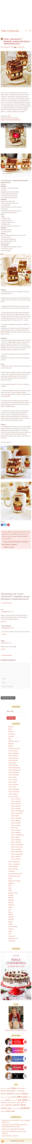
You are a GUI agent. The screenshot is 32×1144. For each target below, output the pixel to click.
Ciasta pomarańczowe (14, 770)
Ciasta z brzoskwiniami (17, 811)
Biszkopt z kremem (12, 532)
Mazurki (11, 902)
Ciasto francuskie (13, 869)
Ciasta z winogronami (17, 854)
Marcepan (11, 900)
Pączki (10, 912)
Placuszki (11, 917)
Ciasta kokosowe (13, 760)
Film (27, 534)
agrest (6, 1088)
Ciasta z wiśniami (16, 856)
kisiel (5, 1100)
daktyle (6, 1097)
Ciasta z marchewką (14, 791)
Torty (10, 934)
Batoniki (11, 731)
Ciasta (5, 532)
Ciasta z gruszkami (16, 818)
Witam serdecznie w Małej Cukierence (16, 1030)
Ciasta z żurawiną (16, 859)
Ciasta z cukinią (13, 779)
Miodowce (11, 905)
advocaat (2, 1088)
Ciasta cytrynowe (13, 751)
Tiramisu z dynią (9, 547)
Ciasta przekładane (14, 772)
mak (19, 1100)
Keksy (10, 888)
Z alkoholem (12, 941)
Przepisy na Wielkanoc (22, 536)
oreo (26, 1102)
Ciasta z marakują (16, 839)
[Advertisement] (16, 16)
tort (19, 1108)
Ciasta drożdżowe (13, 755)
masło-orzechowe (12, 1102)
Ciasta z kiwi (14, 827)
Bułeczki (11, 746)
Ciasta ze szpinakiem (14, 864)
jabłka (19, 1096)
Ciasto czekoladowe (7, 1093)
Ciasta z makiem (13, 794)
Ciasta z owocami (13, 796)
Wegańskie (12, 936)
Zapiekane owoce (13, 938)
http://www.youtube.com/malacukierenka (10, 120)
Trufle (10, 931)
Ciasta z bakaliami (13, 534)
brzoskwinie (11, 1091)
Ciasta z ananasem (16, 801)
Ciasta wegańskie (13, 866)
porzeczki (16, 1105)
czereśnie (3, 1097)
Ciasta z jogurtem (13, 784)
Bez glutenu (12, 734)
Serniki (11, 924)
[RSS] (3, 1141)
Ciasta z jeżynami (16, 825)
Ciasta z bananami (16, 806)
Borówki (3, 1091)
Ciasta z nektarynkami (17, 844)
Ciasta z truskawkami (17, 851)
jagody (24, 1096)
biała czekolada (21, 1088)
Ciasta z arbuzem (15, 803)
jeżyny (29, 1097)
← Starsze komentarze (6, 603)
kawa (2, 1100)
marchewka (4, 1102)
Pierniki (11, 914)
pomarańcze (8, 1105)
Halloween (11, 883)
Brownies (11, 743)
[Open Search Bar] (26, 30)
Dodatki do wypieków (15, 881)
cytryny (17, 1094)
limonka (15, 1100)
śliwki (13, 1111)
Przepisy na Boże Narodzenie (9, 536)
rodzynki (3, 1108)
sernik (9, 1108)
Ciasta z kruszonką (14, 789)
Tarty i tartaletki (13, 926)
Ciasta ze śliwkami (16, 849)
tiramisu (16, 1108)
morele (18, 1102)
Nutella (11, 907)
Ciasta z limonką (15, 830)
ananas (8, 1088)
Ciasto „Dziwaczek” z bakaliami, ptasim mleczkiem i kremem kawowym (17, 41)
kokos (8, 1100)
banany (14, 1088)
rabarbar (23, 1105)
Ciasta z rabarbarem (14, 861)
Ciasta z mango (15, 837)
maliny (25, 1099)
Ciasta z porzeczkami (17, 847)
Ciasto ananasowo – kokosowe (10, 1136)
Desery (10, 878)
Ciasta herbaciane (13, 758)
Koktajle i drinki (13, 893)
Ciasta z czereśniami (16, 813)
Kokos (10, 890)
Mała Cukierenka (19, 1141)
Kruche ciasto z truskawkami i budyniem (13, 1129)
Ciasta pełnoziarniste (14, 767)
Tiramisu (11, 929)
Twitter (5, 524)
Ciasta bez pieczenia (14, 748)
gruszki (14, 1097)
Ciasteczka (12, 871)
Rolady (10, 922)
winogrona (3, 1111)
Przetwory (11, 919)
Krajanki (11, 895)
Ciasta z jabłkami (15, 820)
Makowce (11, 898)
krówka (12, 1100)
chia (17, 1091)
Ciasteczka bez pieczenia (15, 874)
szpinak (13, 1108)
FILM (9, 116)
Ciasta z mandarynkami (17, 835)
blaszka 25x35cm (22, 532)
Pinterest (8, 524)
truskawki (25, 1107)
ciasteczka (21, 1091)
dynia (9, 1097)
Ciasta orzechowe (13, 765)
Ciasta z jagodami (16, 823)
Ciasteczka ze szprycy (15, 876)
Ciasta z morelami (16, 842)
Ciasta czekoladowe (14, 753)
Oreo (10, 910)
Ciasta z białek (13, 777)
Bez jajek (11, 736)
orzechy (2, 1105)
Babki (10, 729)
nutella (22, 1102)
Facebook (2, 524)
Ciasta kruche (12, 763)
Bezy (10, 739)
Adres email (10, 711)
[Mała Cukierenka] (10, 31)
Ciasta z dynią (12, 782)
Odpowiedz (3, 621)
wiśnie (7, 1111)
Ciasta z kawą (21, 534)
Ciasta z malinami (16, 832)
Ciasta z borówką (15, 808)
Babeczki (11, 727)
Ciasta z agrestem (16, 799)
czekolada (24, 1093)
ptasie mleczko (7, 538)
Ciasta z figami (15, 815)
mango (30, 1100)
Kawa (10, 885)
